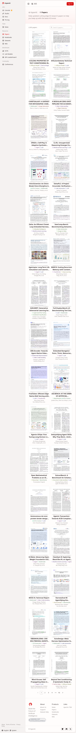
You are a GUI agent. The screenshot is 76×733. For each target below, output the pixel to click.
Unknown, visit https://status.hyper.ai (37, 720)
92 (59, 693)
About (3, 724)
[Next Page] (62, 692)
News (54, 707)
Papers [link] (45, 12)
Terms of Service (10, 724)
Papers (54, 710)
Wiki (53, 717)
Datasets (55, 714)
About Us (43, 707)
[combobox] (55, 692)
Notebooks (55, 712)
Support (43, 710)
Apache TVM (68, 707)
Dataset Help (44, 712)
